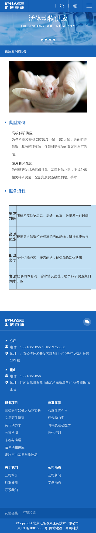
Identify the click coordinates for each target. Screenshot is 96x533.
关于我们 (11, 467)
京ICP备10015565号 (32, 528)
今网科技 (72, 528)
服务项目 (11, 403)
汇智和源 (29, 512)
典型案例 (54, 403)
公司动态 (54, 467)
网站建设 (55, 528)
